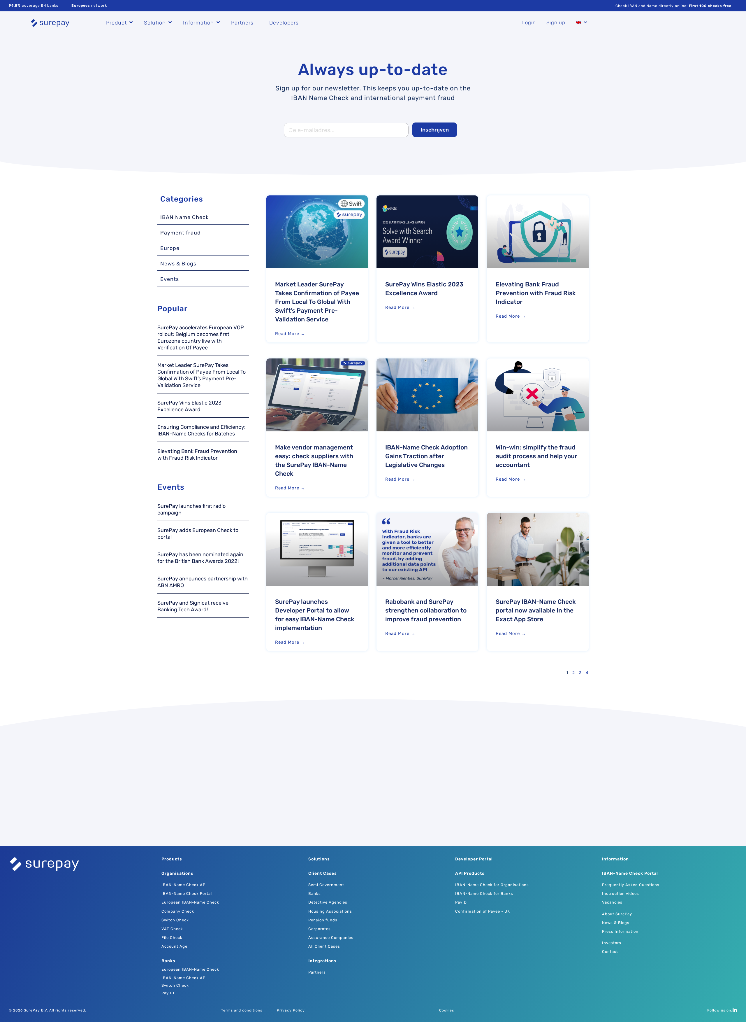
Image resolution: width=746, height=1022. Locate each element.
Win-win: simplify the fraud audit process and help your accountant (536, 456)
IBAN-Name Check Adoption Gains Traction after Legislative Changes (426, 456)
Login (529, 22)
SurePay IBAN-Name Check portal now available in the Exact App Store (536, 610)
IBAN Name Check (184, 217)
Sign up (555, 22)
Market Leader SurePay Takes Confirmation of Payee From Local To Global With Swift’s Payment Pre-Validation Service (201, 375)
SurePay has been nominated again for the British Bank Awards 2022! (200, 557)
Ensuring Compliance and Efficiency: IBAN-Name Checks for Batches (201, 430)
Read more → (290, 333)
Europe (170, 248)
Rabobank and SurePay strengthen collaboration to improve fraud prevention (426, 610)
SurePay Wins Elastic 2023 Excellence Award (189, 406)
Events (169, 279)
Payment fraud (180, 233)
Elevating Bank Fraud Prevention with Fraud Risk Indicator (197, 454)
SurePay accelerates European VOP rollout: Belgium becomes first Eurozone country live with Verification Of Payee (200, 337)
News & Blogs (178, 263)
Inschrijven (435, 130)
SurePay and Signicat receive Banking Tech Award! (192, 606)
